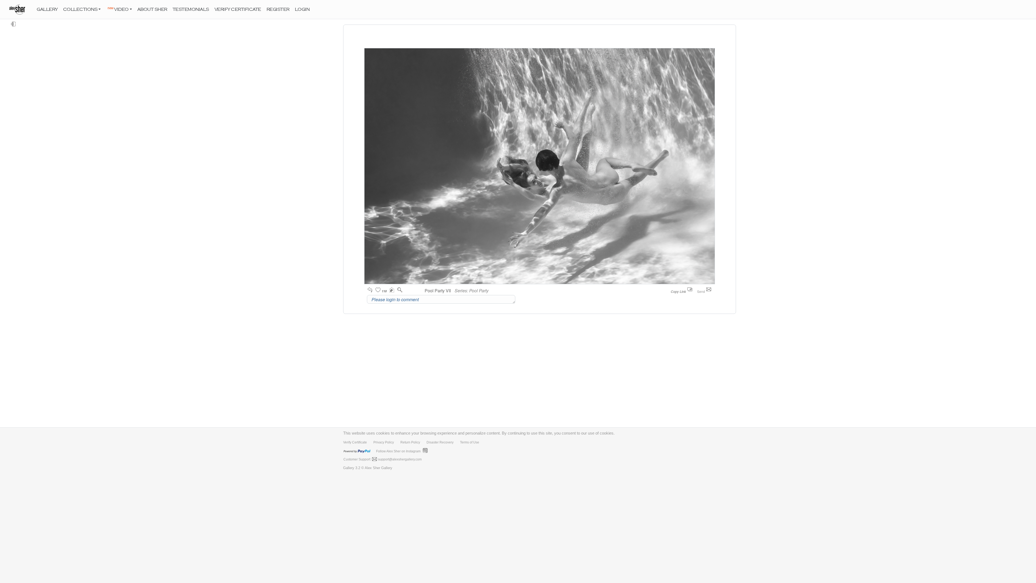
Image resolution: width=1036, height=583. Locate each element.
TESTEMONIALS (191, 9)
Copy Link (678, 291)
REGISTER (278, 9)
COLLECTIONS (80, 9)
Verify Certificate (355, 442)
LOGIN (302, 9)
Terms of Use (469, 442)
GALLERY (47, 9)
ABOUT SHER (152, 9)
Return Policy (410, 442)
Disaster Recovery (440, 442)
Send (701, 291)
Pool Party (479, 290)
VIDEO (118, 9)
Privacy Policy (383, 442)
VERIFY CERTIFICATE (237, 9)
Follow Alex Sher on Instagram (398, 451)
